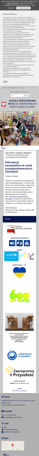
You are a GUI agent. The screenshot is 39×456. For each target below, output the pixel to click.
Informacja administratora (22, 91)
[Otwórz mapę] (12, 445)
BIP (5, 427)
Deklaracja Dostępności (12, 432)
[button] (2, 129)
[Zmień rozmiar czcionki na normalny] (25, 88)
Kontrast (14, 91)
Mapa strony (15, 87)
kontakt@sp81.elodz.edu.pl (13, 417)
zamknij (5, 81)
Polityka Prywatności (11, 429)
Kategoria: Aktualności (23, 153)
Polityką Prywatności (13, 3)
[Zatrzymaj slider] (19, 144)
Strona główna (7, 87)
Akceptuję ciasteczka (23, 8)
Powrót (7, 219)
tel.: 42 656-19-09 (10, 415)
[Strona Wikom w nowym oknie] (6, 455)
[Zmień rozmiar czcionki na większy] (29, 88)
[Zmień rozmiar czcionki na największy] (34, 88)
